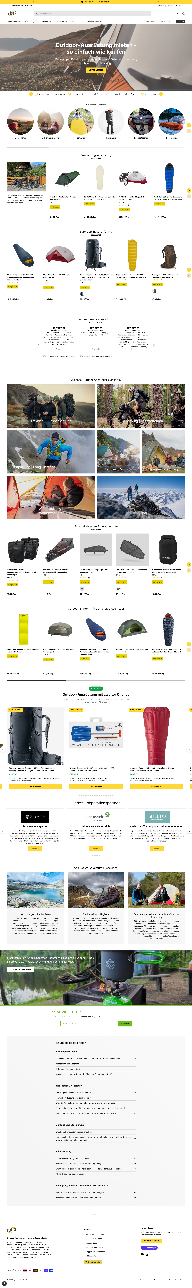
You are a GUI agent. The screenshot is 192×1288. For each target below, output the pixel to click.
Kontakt (170, 6)
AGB (154, 1280)
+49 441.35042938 (28, 5)
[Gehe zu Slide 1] (79, 795)
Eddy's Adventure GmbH (19, 1280)
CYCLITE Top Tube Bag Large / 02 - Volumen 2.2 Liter (94, 571)
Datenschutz (172, 1280)
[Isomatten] (81, 121)
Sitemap (182, 1280)
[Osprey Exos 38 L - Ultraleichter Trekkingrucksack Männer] (168, 255)
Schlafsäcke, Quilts (50, 138)
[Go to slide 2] (95, 855)
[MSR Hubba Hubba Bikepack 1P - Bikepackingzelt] (134, 177)
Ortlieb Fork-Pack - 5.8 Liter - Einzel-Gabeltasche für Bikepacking (167, 571)
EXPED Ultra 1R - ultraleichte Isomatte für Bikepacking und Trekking (99, 198)
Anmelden (125, 1023)
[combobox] (92, 13)
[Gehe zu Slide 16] (112, 795)
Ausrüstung (12, 21)
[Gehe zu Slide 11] (101, 795)
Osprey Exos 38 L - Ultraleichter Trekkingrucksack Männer (165, 276)
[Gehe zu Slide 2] (81, 795)
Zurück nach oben (96, 1215)
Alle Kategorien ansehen (96, 104)
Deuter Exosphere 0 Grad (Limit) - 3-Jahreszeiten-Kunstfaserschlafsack (167, 650)
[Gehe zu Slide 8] (95, 795)
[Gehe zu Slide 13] (106, 795)
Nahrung (45, 21)
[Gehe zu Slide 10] (99, 795)
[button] (38, 345)
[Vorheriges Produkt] (2, 749)
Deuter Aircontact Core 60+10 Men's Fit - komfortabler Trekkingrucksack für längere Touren (96, 277)
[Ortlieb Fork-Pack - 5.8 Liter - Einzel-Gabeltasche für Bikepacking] (168, 550)
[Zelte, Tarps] (20, 121)
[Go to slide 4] (99, 855)
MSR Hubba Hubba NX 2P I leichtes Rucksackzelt (57, 276)
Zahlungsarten (91, 1256)
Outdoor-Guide (93, 21)
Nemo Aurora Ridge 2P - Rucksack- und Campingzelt (59, 650)
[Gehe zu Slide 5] (88, 795)
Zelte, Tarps (20, 138)
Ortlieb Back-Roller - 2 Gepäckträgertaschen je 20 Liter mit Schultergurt (21, 572)
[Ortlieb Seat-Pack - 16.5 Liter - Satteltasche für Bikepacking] (59, 550)
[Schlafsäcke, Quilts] (50, 121)
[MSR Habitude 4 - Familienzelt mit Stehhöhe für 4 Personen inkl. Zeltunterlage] (59, 360)
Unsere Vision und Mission (96, 1234)
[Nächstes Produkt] (189, 749)
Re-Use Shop (77, 21)
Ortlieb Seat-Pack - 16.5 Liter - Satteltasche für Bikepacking (55, 571)
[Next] (161, 94)
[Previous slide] (2, 831)
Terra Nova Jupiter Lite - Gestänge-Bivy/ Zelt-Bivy (64, 198)
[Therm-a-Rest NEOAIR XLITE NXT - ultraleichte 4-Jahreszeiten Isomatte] (132, 255)
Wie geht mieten (166, 21)
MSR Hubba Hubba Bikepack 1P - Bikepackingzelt (132, 198)
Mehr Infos (35, 849)
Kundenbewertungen (93, 1239)
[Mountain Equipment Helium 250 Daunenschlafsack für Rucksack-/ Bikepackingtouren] (23, 255)
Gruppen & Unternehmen (95, 1252)
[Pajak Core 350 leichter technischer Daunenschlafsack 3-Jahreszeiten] (169, 177)
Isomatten (80, 138)
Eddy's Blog (150, 21)
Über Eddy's (159, 6)
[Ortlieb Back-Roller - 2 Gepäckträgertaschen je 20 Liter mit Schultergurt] (23, 550)
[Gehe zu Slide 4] (86, 795)
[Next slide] (189, 831)
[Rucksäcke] (111, 121)
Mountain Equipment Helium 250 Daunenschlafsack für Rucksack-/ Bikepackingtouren (21, 277)
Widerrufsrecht (144, 1280)
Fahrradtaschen (141, 138)
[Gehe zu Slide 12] (103, 795)
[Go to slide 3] (97, 855)
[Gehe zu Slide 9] (97, 796)
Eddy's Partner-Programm (95, 1247)
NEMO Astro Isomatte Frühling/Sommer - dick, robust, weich (23, 650)
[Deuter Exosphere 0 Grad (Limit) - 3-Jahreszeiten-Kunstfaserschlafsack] (168, 629)
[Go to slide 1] (92, 855)
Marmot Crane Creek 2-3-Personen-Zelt (132, 649)
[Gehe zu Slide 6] (90, 795)
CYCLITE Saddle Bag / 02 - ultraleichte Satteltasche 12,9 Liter (131, 571)
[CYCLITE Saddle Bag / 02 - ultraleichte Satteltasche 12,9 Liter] (132, 550)
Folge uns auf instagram (20, 969)
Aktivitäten (60, 21)
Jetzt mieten (96, 70)
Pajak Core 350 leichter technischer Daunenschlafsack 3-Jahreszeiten (168, 198)
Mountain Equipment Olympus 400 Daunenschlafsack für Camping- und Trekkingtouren (94, 651)
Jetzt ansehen (35, 786)
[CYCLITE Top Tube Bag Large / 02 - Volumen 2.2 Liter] (96, 550)
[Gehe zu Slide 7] (92, 795)
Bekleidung (29, 21)
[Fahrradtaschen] (141, 121)
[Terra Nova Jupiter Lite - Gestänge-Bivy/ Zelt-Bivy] (65, 177)
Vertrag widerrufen (93, 1262)
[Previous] (31, 94)
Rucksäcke (111, 138)
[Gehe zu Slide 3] (83, 795)
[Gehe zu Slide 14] (108, 795)
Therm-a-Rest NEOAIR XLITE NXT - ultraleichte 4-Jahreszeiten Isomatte (131, 276)
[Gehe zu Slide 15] (110, 795)
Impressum (162, 1280)
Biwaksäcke (171, 138)
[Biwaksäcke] (171, 121)
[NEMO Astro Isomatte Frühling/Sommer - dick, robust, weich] (23, 629)
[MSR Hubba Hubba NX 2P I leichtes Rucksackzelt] (59, 255)
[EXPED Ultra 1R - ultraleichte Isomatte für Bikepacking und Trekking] (100, 177)
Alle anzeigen (96, 158)
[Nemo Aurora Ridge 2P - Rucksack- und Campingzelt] (59, 629)
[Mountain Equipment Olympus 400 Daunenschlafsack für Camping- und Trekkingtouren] (96, 629)
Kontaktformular (151, 1241)
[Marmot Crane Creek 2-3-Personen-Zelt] (132, 629)
